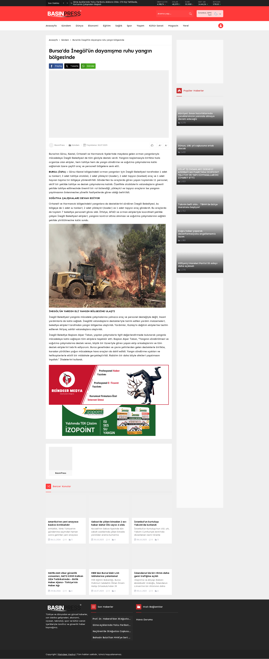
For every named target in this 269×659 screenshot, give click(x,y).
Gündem (65, 40)
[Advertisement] (200, 61)
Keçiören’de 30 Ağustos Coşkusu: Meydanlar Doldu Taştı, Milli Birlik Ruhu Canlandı (108, 3)
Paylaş (58, 66)
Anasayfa (53, 40)
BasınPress (59, 145)
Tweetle (74, 66)
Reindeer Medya (66, 654)
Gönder (90, 66)
